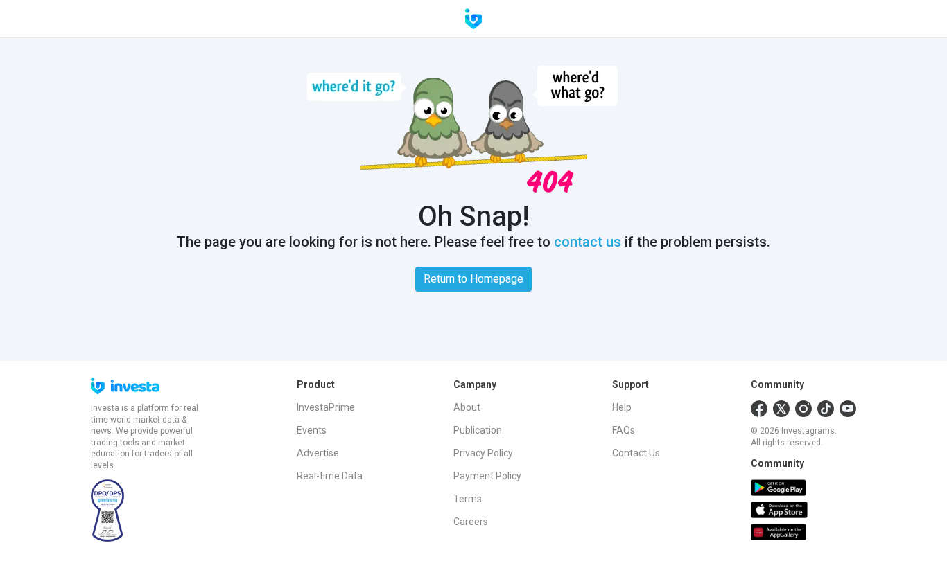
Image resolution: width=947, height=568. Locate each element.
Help (622, 407)
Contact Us (636, 453)
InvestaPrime (326, 407)
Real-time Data (330, 475)
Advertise (318, 453)
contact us (587, 241)
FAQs (623, 430)
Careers (470, 521)
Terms (467, 498)
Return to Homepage (473, 278)
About (466, 407)
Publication (477, 430)
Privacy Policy (483, 453)
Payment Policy (487, 475)
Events (312, 430)
